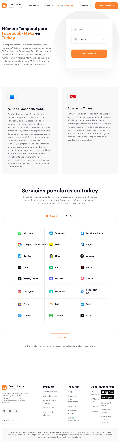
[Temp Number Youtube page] (10, 411)
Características (50, 391)
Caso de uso (48, 408)
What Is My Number (94, 409)
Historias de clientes (48, 413)
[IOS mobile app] (107, 392)
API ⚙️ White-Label (66, 5)
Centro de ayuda (72, 412)
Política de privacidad (105, 411)
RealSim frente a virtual (49, 401)
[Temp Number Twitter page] (4, 411)
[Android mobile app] (107, 397)
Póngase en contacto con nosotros (107, 419)
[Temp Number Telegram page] (16, 411)
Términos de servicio (106, 404)
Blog (70, 391)
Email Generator (95, 393)
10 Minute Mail (95, 400)
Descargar (73, 406)
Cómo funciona (50, 396)
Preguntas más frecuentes (73, 399)
